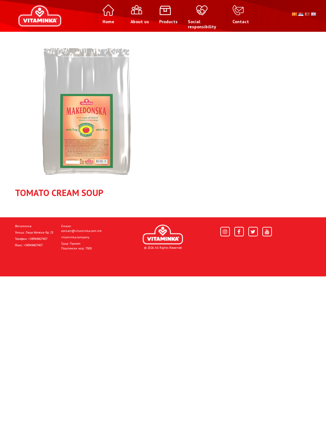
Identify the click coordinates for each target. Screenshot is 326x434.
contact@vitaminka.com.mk (81, 231)
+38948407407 (37, 239)
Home (21, 261)
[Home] (163, 235)
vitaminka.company (75, 237)
